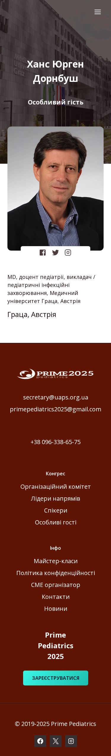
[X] (56, 741)
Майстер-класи (56, 561)
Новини (55, 609)
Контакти (56, 597)
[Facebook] (40, 741)
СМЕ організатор (55, 585)
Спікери (55, 510)
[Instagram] (71, 741)
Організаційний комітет (55, 486)
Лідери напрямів (55, 498)
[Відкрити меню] (97, 11)
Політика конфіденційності (55, 573)
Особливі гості (55, 522)
